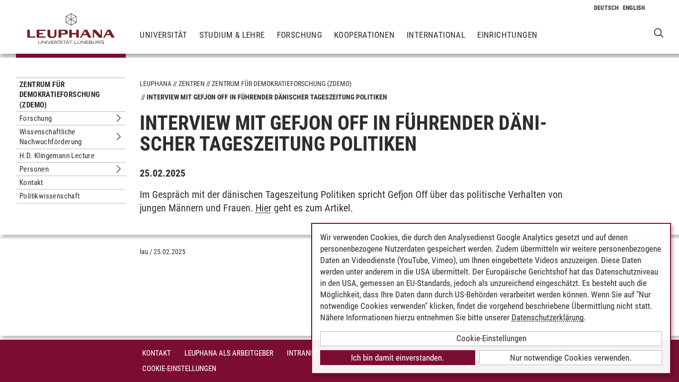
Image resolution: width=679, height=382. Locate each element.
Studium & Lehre (232, 35)
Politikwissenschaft (49, 195)
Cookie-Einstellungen (179, 368)
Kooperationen (364, 35)
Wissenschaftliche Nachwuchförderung (50, 136)
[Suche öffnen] (659, 32)
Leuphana (155, 84)
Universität (163, 35)
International (436, 35)
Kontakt (31, 182)
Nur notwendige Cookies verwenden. (570, 358)
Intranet (302, 353)
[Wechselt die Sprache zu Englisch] (634, 7)
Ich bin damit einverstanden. (397, 358)
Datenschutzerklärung (547, 317)
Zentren (191, 84)
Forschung (300, 35)
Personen (34, 169)
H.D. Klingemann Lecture (56, 155)
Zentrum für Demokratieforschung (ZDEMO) (59, 94)
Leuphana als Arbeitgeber (228, 353)
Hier (263, 208)
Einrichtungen (507, 35)
